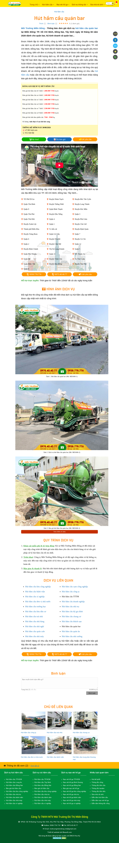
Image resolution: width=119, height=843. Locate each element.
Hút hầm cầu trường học (35, 606)
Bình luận (51, 23)
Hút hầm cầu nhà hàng (34, 621)
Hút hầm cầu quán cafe (35, 631)
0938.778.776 (35, 274)
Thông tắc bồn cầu (98, 785)
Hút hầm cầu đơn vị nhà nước (38, 601)
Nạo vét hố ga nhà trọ (71, 794)
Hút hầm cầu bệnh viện (35, 591)
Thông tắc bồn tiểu (98, 791)
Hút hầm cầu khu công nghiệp (38, 586)
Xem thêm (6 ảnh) (59, 532)
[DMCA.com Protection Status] (59, 838)
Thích (41, 23)
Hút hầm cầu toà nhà (34, 616)
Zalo (115, 46)
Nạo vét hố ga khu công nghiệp (74, 791)
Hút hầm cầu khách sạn (72, 621)
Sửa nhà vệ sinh (98, 794)
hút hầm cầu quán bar (86, 28)
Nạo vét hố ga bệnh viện (72, 797)
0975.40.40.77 (60, 274)
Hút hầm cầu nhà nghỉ (34, 626)
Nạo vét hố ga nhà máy (71, 800)
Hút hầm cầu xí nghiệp (35, 596)
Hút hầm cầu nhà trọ (70, 606)
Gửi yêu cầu (86, 139)
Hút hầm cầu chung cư (71, 616)
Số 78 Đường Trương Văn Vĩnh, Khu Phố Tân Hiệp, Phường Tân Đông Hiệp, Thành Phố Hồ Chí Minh (63, 822)
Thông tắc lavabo (98, 788)
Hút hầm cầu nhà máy (34, 636)
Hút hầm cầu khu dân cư (35, 611)
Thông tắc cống (97, 782)
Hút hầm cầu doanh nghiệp (73, 601)
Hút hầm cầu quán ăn (71, 631)
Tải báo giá (60, 139)
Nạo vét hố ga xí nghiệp (72, 803)
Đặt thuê (35, 139)
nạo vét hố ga (74, 772)
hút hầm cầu (17, 772)
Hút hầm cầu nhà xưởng (72, 636)
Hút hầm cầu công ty (70, 591)
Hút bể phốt (96, 779)
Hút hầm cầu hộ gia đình (72, 611)
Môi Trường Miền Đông (15, 3)
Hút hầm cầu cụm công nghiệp (75, 586)
